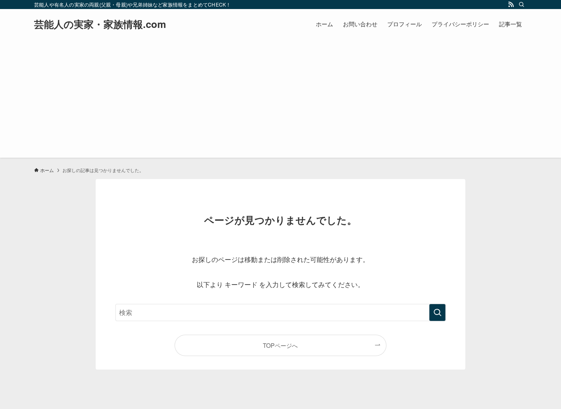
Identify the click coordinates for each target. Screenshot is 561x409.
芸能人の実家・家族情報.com (100, 24)
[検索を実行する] (437, 312)
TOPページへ (280, 345)
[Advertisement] (280, 100)
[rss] (511, 4)
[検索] (521, 4)
